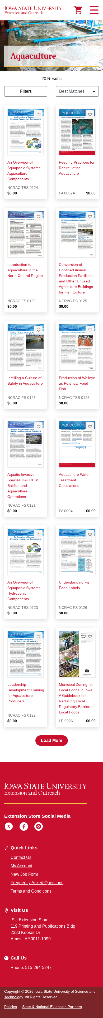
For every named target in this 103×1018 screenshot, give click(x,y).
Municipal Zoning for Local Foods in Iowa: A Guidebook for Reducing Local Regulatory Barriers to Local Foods (77, 698)
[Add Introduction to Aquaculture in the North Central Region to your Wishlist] (38, 216)
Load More (51, 740)
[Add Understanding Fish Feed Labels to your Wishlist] (90, 534)
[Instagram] (38, 827)
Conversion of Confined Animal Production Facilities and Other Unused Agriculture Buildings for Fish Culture (76, 278)
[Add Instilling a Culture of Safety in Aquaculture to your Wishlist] (38, 330)
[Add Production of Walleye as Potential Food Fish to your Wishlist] (90, 330)
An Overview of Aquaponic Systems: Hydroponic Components (24, 590)
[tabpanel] (51, 411)
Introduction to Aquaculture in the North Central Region (25, 270)
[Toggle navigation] (93, 10)
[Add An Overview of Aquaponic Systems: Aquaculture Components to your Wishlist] (38, 114)
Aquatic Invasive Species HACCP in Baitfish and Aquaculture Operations (22, 485)
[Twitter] (8, 827)
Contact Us (21, 857)
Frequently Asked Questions (37, 882)
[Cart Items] (78, 10)
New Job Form (24, 874)
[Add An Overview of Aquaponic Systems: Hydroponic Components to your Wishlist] (38, 534)
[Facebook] (24, 827)
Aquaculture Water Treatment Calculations (74, 480)
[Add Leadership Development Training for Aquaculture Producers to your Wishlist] (38, 636)
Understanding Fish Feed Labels (75, 585)
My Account (21, 866)
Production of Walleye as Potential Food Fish (77, 383)
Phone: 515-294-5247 (31, 967)
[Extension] (33, 10)
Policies (10, 1007)
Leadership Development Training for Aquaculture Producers (25, 692)
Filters (26, 91)
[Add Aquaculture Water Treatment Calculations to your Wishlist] (90, 426)
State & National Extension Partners (52, 1007)
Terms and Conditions (31, 891)
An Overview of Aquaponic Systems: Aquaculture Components (24, 170)
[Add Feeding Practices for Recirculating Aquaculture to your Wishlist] (90, 114)
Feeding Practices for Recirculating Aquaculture (77, 167)
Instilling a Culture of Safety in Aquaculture (25, 380)
